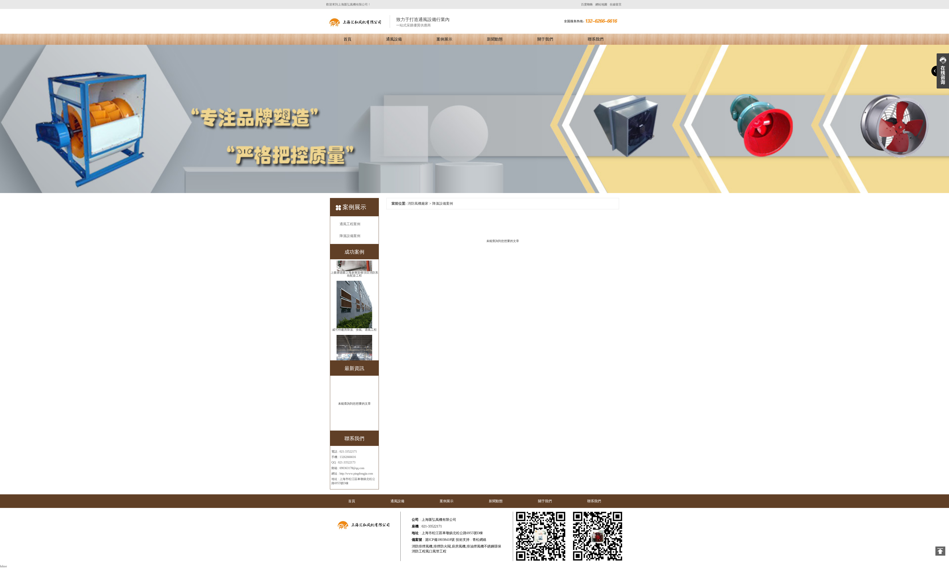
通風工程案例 (350, 224)
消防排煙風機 (422, 546)
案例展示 (444, 39)
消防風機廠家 (418, 203)
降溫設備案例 (350, 236)
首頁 (347, 39)
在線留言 (616, 4)
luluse (3, 566)
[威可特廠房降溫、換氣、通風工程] (354, 281)
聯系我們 (596, 39)
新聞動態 (495, 39)
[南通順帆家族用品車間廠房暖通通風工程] (354, 335)
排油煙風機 (475, 546)
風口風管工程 (436, 551)
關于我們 (545, 39)
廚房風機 (459, 546)
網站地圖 (601, 4)
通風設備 (394, 39)
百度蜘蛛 (587, 4)
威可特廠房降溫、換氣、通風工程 (354, 306)
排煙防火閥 (442, 546)
